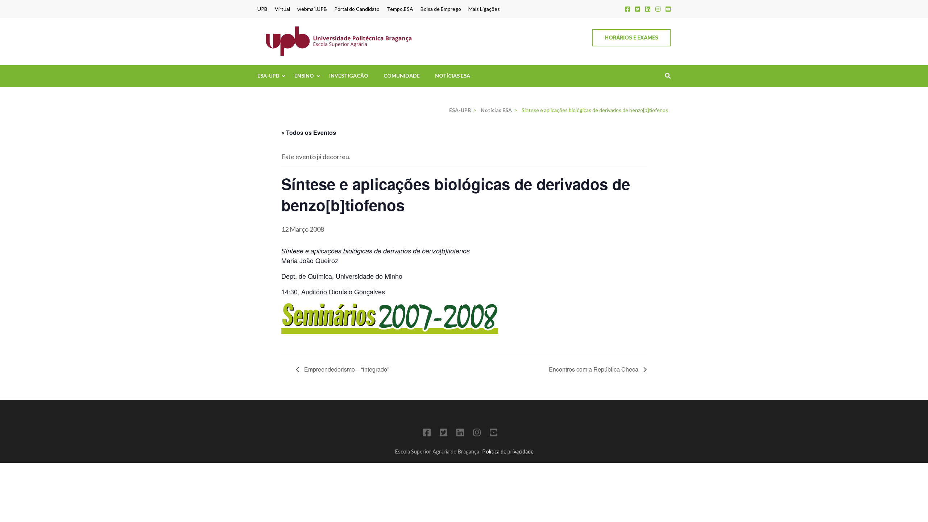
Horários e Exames (631, 37)
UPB (262, 9)
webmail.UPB (312, 9)
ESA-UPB (268, 75)
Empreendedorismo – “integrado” (346, 369)
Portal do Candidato (357, 9)
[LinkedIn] (647, 8)
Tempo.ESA (400, 9)
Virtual (282, 9)
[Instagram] (657, 8)
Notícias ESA (452, 75)
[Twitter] (637, 8)
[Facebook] (627, 8)
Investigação (348, 75)
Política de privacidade (508, 451)
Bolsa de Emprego (440, 9)
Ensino (304, 75)
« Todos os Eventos (308, 132)
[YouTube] (668, 8)
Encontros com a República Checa (594, 369)
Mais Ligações (484, 9)
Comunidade (402, 75)
